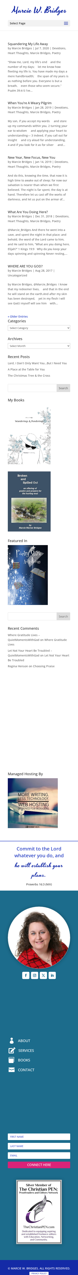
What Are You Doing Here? (28, 212)
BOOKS (24, 1060)
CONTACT (26, 1069)
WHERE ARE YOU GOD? (25, 266)
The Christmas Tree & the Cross (29, 375)
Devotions (58, 48)
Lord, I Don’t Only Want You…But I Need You (37, 363)
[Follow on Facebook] (25, 975)
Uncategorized (17, 275)
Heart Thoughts (18, 53)
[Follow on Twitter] (43, 975)
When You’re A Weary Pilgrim (30, 103)
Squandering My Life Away (28, 44)
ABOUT (24, 1040)
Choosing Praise (44, 666)
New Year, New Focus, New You (31, 157)
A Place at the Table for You (26, 369)
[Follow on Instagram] (34, 975)
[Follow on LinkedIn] (52, 975)
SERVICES (26, 1050)
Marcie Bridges (22, 48)
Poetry (56, 53)
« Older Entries (18, 316)
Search (63, 388)
